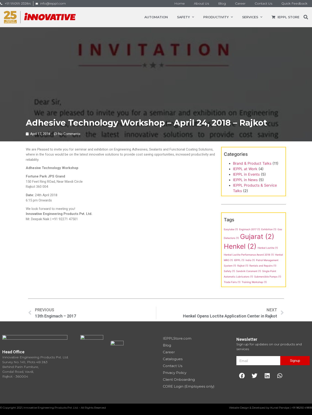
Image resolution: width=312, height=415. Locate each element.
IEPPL (239, 260)
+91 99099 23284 (18, 3)
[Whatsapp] (280, 375)
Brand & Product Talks (252, 163)
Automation (156, 17)
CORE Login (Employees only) (188, 386)
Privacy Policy (174, 372)
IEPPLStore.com (177, 338)
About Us (201, 3)
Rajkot (242, 265)
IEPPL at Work (245, 169)
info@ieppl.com (53, 3)
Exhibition (268, 229)
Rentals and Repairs (262, 265)
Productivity (216, 17)
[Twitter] (254, 375)
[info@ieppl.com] (37, 4)
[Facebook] (242, 375)
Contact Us (263, 3)
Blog (222, 3)
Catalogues (172, 359)
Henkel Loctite (268, 247)
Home (179, 3)
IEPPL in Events (246, 174)
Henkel (240, 246)
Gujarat (257, 237)
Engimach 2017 (249, 229)
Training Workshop (254, 282)
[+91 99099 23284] (1, 4)
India (250, 260)
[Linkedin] (267, 375)
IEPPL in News (245, 179)
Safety (183, 17)
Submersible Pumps (267, 276)
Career (240, 3)
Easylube (231, 229)
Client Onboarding (179, 379)
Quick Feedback (294, 3)
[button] (306, 17)
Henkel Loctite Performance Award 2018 (249, 254)
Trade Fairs (232, 282)
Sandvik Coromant (248, 271)
